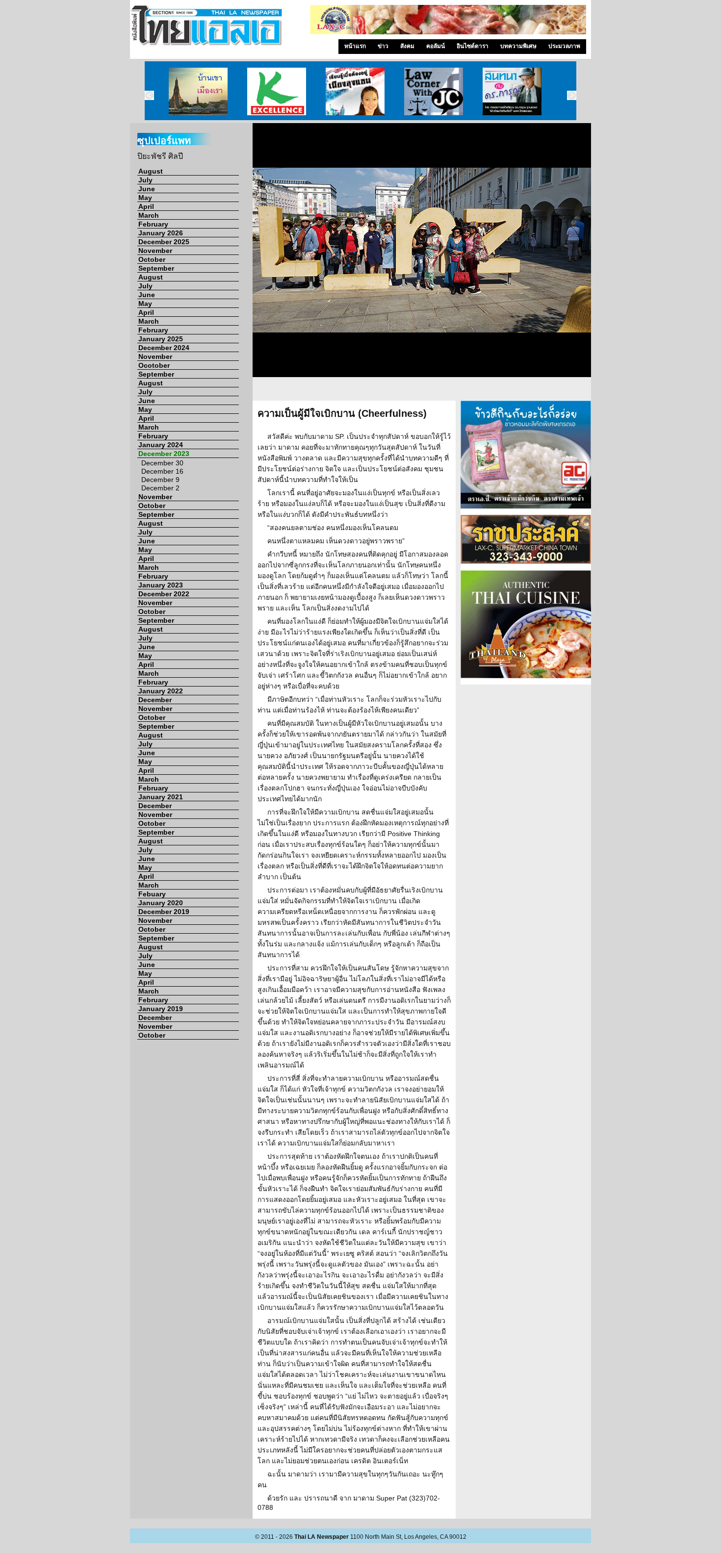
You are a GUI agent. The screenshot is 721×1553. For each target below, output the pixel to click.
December (155, 700)
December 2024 (163, 348)
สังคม (407, 46)
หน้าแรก (355, 46)
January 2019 (160, 1009)
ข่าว (383, 46)
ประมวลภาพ (564, 46)
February (153, 224)
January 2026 (160, 233)
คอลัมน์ (435, 46)
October (151, 259)
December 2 (160, 488)
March (148, 215)
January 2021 (160, 797)
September (156, 268)
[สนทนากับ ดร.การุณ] (512, 90)
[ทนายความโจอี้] (433, 90)
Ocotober (154, 365)
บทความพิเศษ (518, 46)
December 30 (162, 463)
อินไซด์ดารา (473, 46)
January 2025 (160, 339)
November (155, 251)
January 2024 (160, 445)
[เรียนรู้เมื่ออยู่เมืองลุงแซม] (355, 90)
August (150, 171)
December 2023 (163, 454)
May (145, 198)
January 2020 (160, 903)
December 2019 (163, 912)
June (146, 189)
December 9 (160, 480)
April (146, 206)
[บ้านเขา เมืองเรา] (198, 90)
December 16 (162, 471)
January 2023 (160, 585)
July (145, 180)
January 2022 (160, 691)
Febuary (152, 894)
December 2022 (163, 594)
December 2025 (163, 242)
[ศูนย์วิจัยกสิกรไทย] (276, 90)
